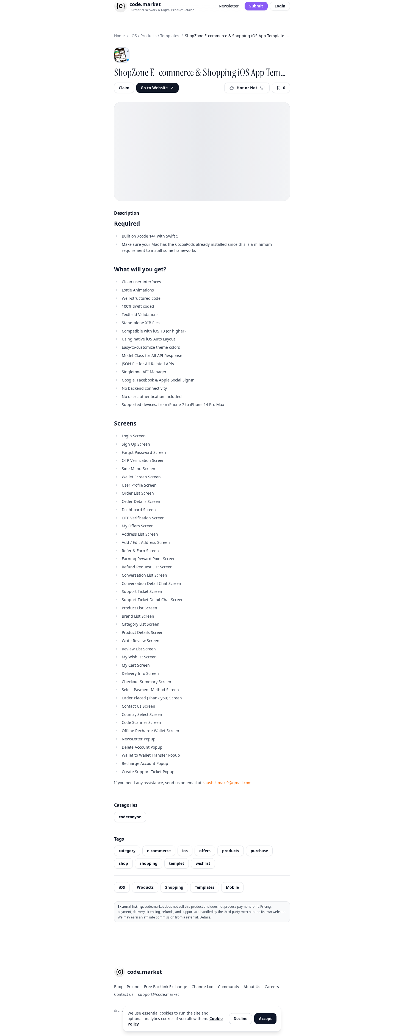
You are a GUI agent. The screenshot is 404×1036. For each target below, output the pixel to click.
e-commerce (159, 850)
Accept (265, 1018)
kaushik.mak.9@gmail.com (227, 782)
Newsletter (229, 6)
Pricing (133, 986)
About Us (251, 986)
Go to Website (154, 87)
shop (123, 863)
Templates (204, 887)
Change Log (203, 986)
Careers (272, 986)
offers (205, 850)
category (127, 850)
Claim (124, 87)
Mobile (232, 887)
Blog (118, 986)
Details (205, 917)
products (230, 850)
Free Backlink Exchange (165, 986)
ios (185, 850)
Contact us (124, 994)
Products (145, 887)
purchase (259, 850)
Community (228, 986)
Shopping (174, 887)
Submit (256, 6)
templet (176, 863)
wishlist (203, 863)
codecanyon (130, 816)
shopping (148, 863)
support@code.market (158, 994)
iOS (122, 887)
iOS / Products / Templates (155, 35)
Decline (240, 1018)
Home (119, 35)
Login (280, 6)
